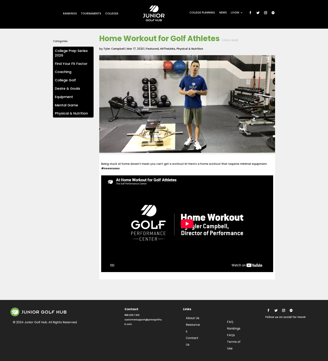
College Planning (202, 12)
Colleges (111, 13)
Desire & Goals (67, 88)
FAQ (230, 322)
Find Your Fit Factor (71, 63)
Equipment (64, 96)
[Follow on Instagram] (266, 13)
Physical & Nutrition (190, 49)
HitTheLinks (167, 49)
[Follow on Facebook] (250, 13)
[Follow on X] (258, 13)
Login (235, 12)
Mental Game (66, 105)
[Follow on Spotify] (273, 13)
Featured (152, 49)
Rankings (70, 13)
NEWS (223, 12)
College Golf (65, 80)
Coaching (63, 71)
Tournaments (91, 13)
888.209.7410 (132, 315)
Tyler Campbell (114, 49)
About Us (192, 318)
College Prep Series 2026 (71, 53)
